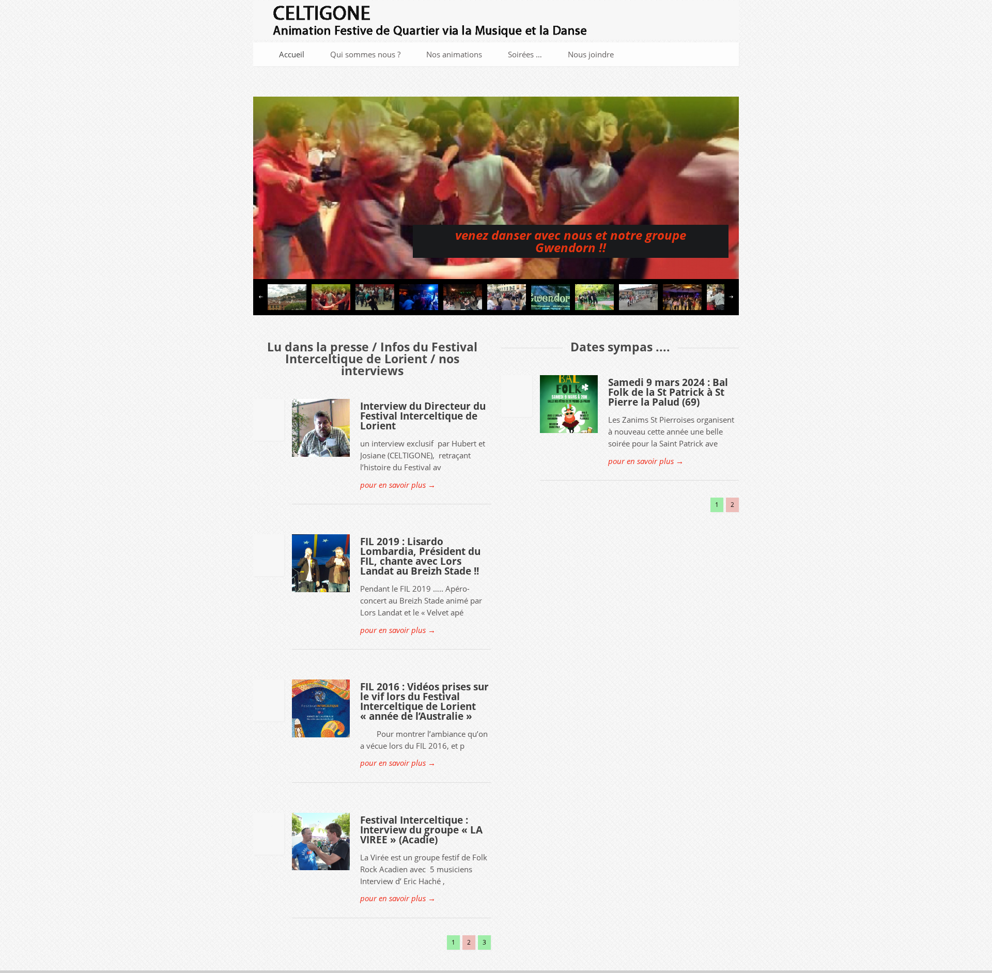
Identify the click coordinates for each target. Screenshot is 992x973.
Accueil (291, 54)
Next (731, 297)
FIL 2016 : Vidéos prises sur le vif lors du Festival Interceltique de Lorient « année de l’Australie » (424, 701)
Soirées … (525, 54)
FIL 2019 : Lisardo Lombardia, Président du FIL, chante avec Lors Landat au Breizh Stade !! (420, 556)
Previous (261, 297)
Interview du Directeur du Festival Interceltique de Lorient (423, 416)
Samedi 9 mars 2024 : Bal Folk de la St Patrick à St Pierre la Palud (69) (668, 392)
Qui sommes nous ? (365, 54)
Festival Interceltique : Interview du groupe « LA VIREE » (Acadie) (421, 829)
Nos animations (454, 54)
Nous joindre (591, 54)
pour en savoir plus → (398, 485)
